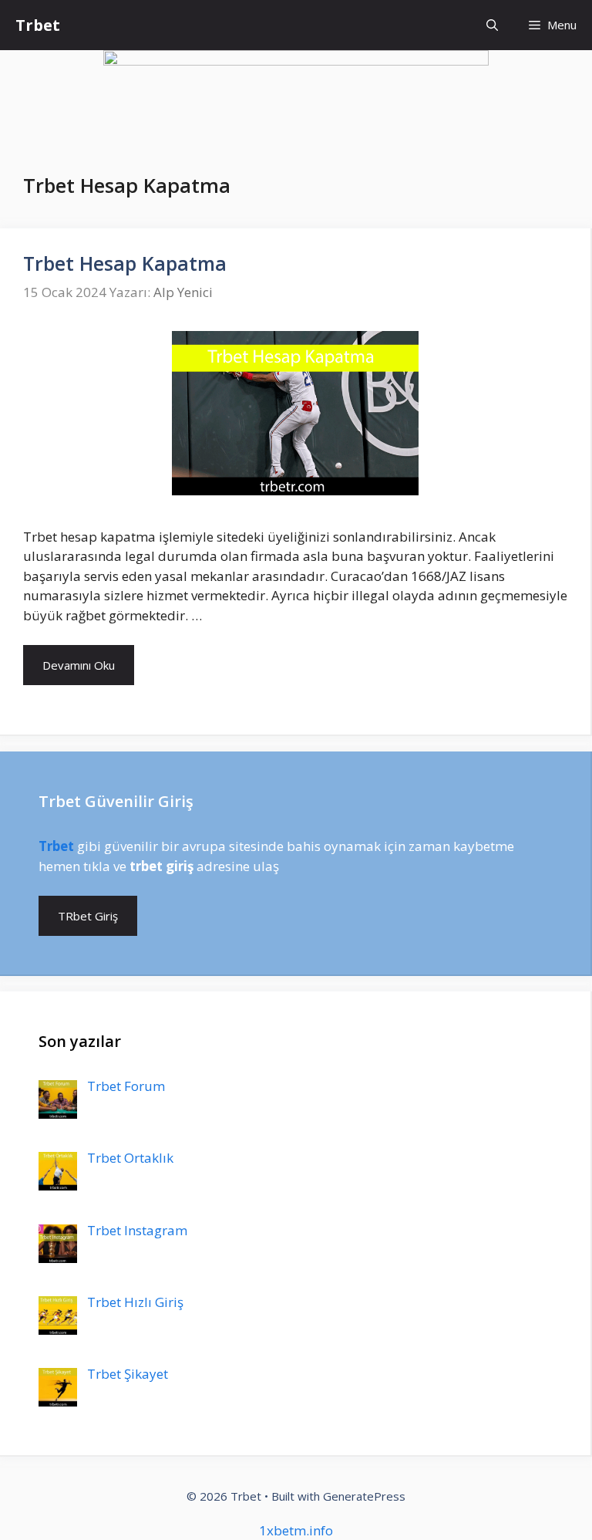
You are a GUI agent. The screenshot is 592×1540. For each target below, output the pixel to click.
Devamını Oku (78, 665)
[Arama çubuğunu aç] (492, 25)
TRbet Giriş (88, 916)
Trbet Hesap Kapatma (125, 263)
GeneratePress (364, 1496)
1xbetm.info (296, 1530)
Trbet (37, 25)
